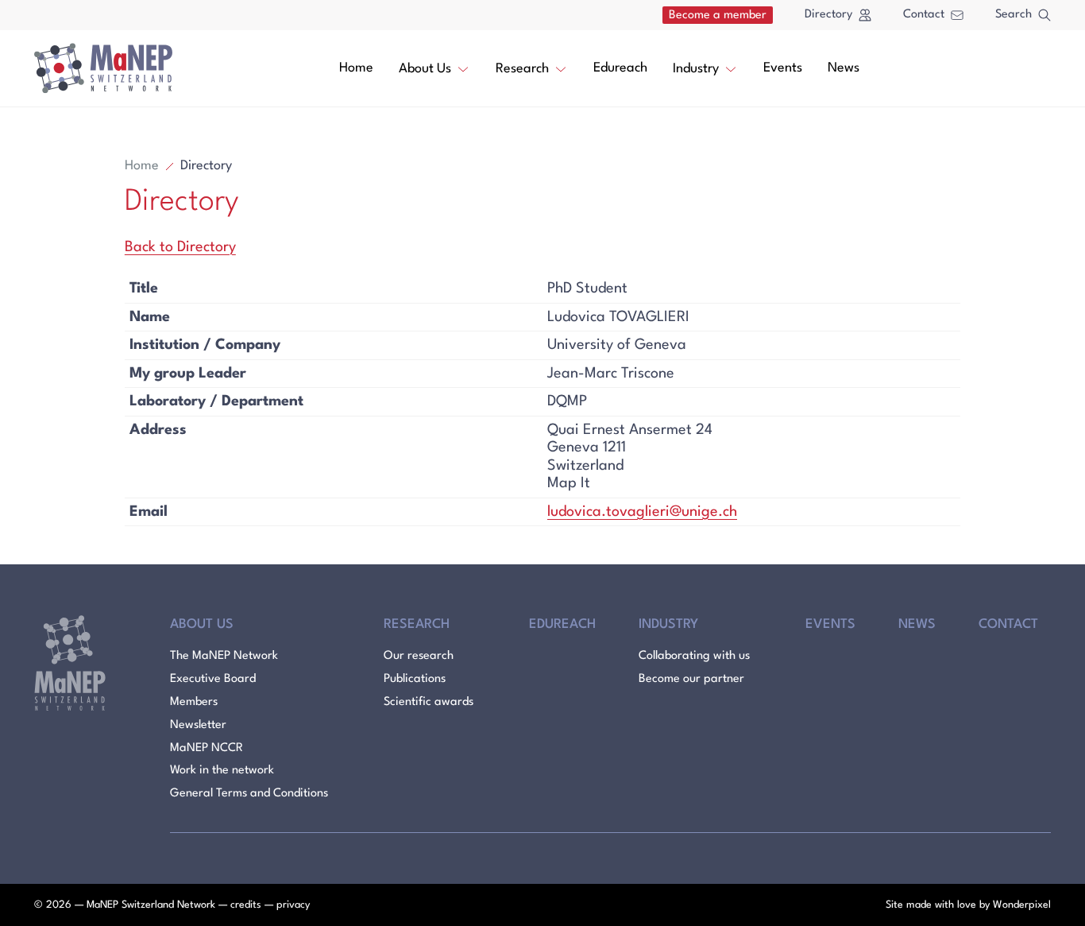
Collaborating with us (694, 656)
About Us (425, 69)
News (843, 68)
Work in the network (222, 771)
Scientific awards (428, 702)
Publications (415, 679)
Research (522, 69)
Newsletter (198, 725)
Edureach (620, 68)
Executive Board (213, 679)
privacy (293, 905)
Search (1013, 15)
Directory (828, 15)
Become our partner (691, 679)
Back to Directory (180, 247)
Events (782, 68)
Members (194, 702)
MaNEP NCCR (206, 748)
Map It (568, 483)
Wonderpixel (1022, 905)
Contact (923, 15)
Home (356, 68)
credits (245, 905)
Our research (419, 656)
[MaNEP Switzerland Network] (103, 68)
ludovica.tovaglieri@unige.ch (642, 512)
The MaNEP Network (224, 656)
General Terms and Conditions (249, 794)
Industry (696, 69)
